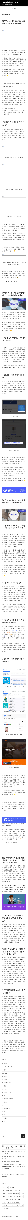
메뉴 (15, 8)
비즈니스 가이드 (6, 1082)
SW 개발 (4, 1073)
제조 (3, 1114)
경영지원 (4, 1076)
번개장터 (17, 131)
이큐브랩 (4, 135)
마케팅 (4, 1086)
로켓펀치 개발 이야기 (7, 1098)
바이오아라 (8, 632)
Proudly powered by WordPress (10, 1216)
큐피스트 (21, 135)
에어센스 (16, 137)
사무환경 (4, 1089)
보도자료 (4, 1079)
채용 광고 (10, 643)
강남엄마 (9, 133)
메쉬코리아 (5, 636)
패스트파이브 (21, 636)
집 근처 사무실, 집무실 (8, 1066)
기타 (3, 1121)
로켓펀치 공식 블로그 (11, 2)
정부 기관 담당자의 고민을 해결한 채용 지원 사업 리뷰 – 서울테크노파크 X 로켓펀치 (13, 860)
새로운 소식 (5, 1118)
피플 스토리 (5, 1102)
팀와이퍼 (14, 630)
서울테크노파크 (8, 869)
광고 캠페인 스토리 (7, 1092)
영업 (3, 1095)
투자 (3, 1111)
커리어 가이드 (6, 1108)
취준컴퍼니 (5, 1063)
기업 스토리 (5, 1070)
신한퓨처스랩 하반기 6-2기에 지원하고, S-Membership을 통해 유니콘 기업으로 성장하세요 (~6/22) (13, 1166)
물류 (3, 1105)
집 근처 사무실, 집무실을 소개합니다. (12, 1161)
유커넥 (23, 632)
